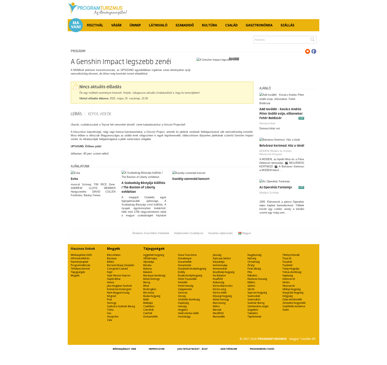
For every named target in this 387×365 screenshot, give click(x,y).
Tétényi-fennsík (291, 255)
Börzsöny (148, 292)
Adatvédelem (229, 348)
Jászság (217, 255)
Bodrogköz (149, 289)
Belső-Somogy (151, 279)
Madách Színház (269, 192)
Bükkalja (148, 303)
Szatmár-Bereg (256, 303)
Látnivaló (158, 25)
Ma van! (76, 25)
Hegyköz (183, 309)
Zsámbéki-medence (293, 306)
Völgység (287, 296)
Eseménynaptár (79, 261)
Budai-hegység (151, 296)
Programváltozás (80, 265)
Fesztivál (95, 25)
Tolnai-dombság (291, 272)
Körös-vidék (220, 292)
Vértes (286, 282)
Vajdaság (287, 275)
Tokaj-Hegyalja (290, 268)
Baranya (112, 258)
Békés (110, 261)
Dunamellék (184, 261)
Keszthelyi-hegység (223, 272)
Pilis (250, 272)
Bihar (146, 285)
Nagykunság (254, 255)
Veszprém (113, 316)
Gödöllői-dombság (189, 299)
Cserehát (148, 309)
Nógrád (111, 296)
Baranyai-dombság (154, 275)
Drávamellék (150, 316)
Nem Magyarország (118, 292)
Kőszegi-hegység (222, 296)
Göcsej (182, 296)
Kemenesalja (220, 265)
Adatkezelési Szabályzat (188, 233)
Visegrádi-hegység (292, 292)
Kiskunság (218, 282)
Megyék (75, 275)
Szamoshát (254, 296)
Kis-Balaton (219, 275)
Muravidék (219, 316)
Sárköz (251, 285)
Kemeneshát (220, 268)
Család (231, 25)
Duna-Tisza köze (187, 255)
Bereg (146, 282)
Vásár (116, 25)
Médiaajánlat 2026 (81, 255)
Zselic (285, 309)
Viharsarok (288, 285)
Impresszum (156, 348)
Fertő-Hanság (185, 285)
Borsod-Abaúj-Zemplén (120, 265)
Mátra (216, 306)
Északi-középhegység (190, 275)
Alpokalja (148, 261)
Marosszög (219, 303)
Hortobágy (184, 316)
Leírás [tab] (76, 114)
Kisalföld (218, 279)
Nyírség (252, 258)
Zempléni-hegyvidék (294, 303)
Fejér (110, 272)
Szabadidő (185, 25)
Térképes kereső (80, 268)
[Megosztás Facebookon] (313, 51)
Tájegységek (78, 272)
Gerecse (182, 292)
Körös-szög (219, 289)
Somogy (111, 303)
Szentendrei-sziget (258, 306)
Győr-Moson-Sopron (118, 275)
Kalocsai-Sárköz (222, 258)
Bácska (147, 265)
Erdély (181, 272)
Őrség (251, 265)
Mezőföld (218, 313)
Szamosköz (254, 299)
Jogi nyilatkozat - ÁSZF (192, 348)
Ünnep (135, 25)
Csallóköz (148, 306)
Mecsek (217, 309)
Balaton (147, 272)
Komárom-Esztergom (119, 289)
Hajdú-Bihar (114, 279)
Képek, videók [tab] (99, 114)
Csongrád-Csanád (117, 268)
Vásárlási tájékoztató (220, 233)
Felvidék (182, 282)
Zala (109, 320)
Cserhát (147, 313)
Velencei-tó (288, 279)
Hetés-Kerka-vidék (188, 313)
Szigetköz (253, 309)
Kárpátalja (219, 261)
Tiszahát (287, 261)
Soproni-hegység (257, 292)
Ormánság (254, 261)
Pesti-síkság (254, 268)
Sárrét (251, 289)
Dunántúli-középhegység (192, 268)
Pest (109, 299)
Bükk (146, 299)
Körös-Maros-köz (223, 285)
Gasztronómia (259, 25)
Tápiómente (254, 316)
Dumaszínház (267, 123)
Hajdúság (183, 303)
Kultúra (209, 25)
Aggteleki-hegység (153, 255)
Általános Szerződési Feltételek (150, 233)
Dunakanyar (185, 258)
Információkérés (80, 258)
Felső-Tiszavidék (187, 279)
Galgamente (185, 289)
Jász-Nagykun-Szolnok (119, 285)
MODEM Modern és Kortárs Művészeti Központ (275, 152)
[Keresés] (312, 40)
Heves (110, 282)
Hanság (182, 306)
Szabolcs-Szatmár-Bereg (121, 306)
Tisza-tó (286, 258)
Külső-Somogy (221, 299)
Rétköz (251, 282)
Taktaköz (253, 313)
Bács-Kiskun (114, 255)
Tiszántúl (287, 265)
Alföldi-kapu (150, 258)
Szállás (287, 25)
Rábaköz (252, 275)
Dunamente (184, 265)
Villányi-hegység (291, 289)
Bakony (147, 268)
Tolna (110, 309)
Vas (109, 313)
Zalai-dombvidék (292, 299)
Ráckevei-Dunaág (257, 279)
